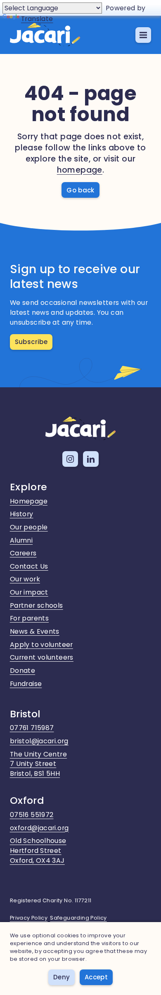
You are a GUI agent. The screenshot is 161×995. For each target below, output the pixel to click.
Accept (96, 977)
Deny (61, 977)
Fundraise (26, 683)
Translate (37, 18)
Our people (29, 527)
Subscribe (31, 341)
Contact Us (29, 566)
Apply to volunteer (41, 644)
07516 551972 (32, 814)
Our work (25, 579)
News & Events (34, 631)
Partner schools (36, 605)
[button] (143, 35)
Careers (23, 553)
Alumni (21, 540)
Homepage (28, 501)
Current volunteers (41, 657)
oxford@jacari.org (39, 828)
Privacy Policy (29, 917)
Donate (22, 670)
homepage (79, 170)
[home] (45, 35)
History (21, 514)
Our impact (29, 592)
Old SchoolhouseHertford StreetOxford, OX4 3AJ (38, 850)
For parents (29, 618)
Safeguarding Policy (78, 917)
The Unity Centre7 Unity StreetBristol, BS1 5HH (38, 764)
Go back (80, 190)
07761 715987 (32, 728)
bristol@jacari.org (39, 741)
